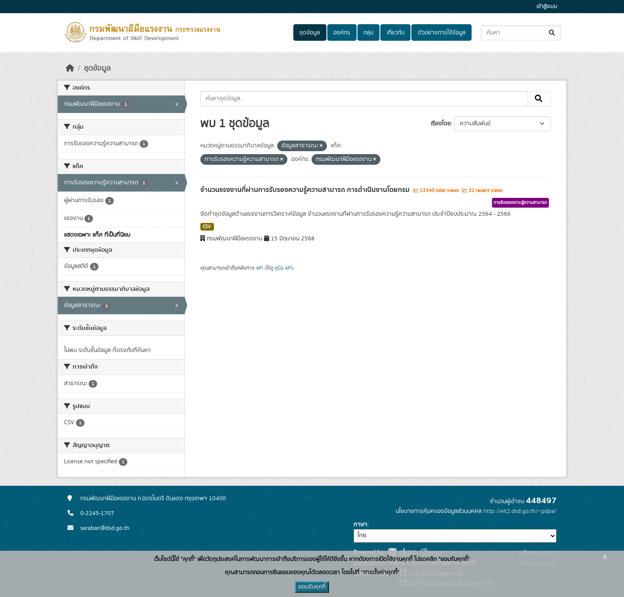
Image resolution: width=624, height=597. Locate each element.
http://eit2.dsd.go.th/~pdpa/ (520, 511)
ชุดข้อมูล (309, 32)
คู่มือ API (283, 268)
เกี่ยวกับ (396, 32)
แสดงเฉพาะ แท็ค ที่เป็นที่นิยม (97, 235)
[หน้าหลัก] (70, 68)
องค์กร (341, 32)
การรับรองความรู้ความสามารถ (520, 203)
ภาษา (360, 524)
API (259, 268)
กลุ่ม (368, 32)
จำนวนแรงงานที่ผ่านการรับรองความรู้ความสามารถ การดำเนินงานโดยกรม (305, 189)
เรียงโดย (441, 123)
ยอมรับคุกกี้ (312, 587)
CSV (207, 226)
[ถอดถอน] (321, 146)
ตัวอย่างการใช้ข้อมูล (442, 32)
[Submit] (552, 32)
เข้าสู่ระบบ (547, 7)
